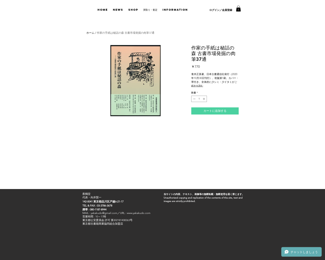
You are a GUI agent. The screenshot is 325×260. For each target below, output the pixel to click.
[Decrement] (194, 99)
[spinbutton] (199, 99)
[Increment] (204, 99)
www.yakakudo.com (138, 213)
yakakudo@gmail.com (104, 213)
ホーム (90, 32)
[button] (238, 9)
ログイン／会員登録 (220, 10)
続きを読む (197, 85)
